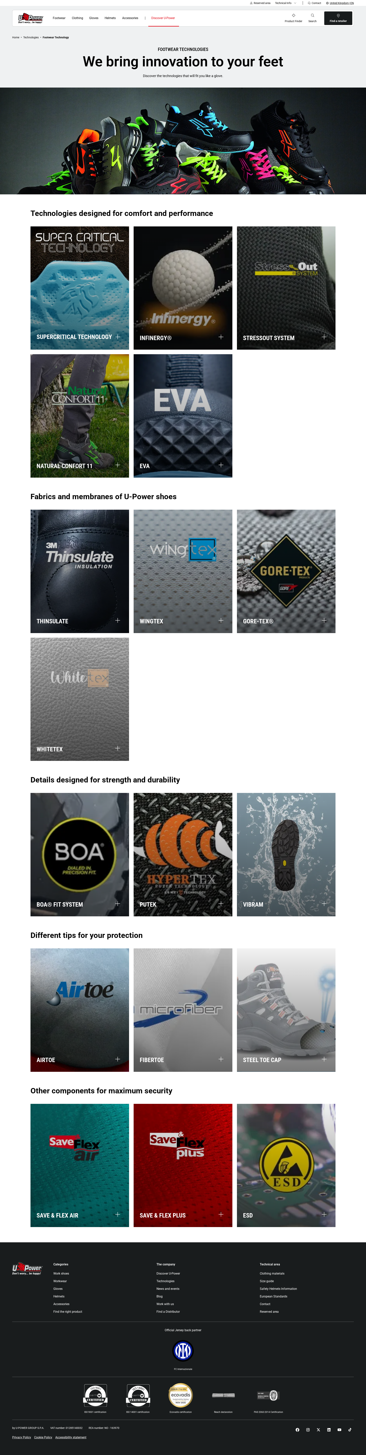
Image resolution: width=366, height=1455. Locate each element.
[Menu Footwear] (68, 18)
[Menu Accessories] (141, 18)
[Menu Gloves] (101, 18)
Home (15, 37)
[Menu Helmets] (118, 18)
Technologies (31, 37)
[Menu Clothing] (85, 18)
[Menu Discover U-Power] (178, 18)
